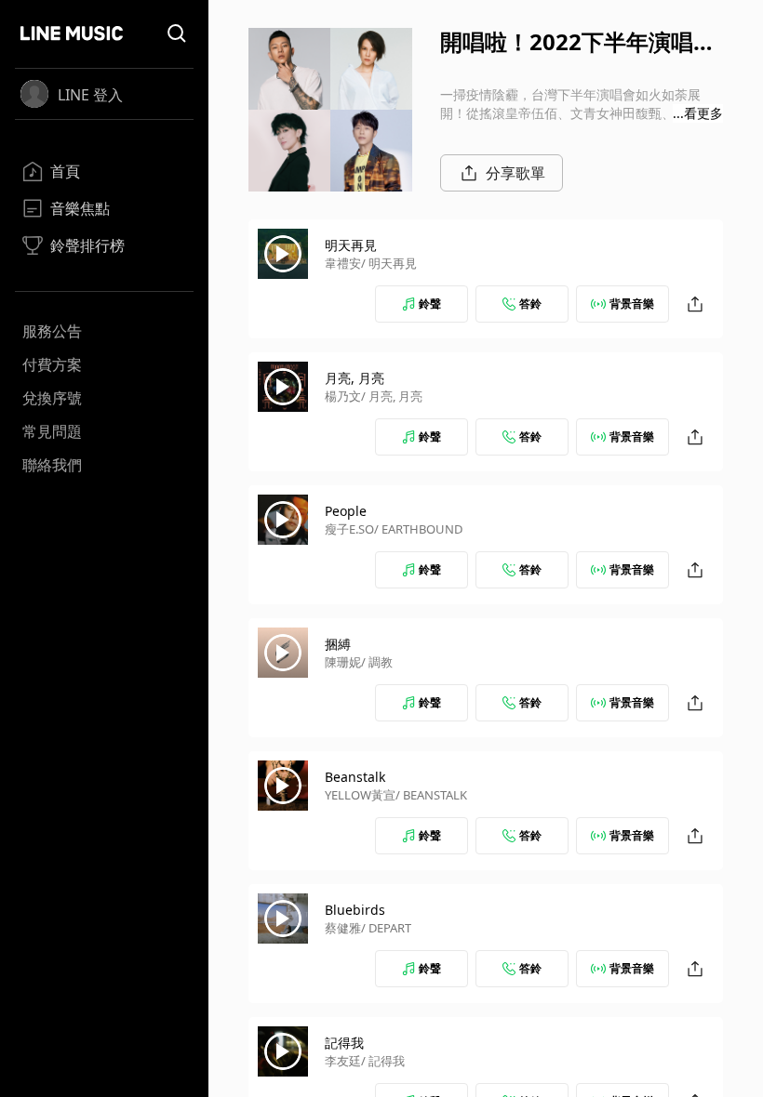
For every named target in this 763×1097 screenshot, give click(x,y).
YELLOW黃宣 (360, 794)
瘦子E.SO (349, 529)
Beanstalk (355, 777)
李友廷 (343, 1060)
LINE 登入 (90, 95)
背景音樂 (631, 303)
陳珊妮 (343, 662)
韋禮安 (343, 263)
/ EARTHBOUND (418, 529)
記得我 (344, 1042)
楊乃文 (343, 396)
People (346, 511)
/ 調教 (377, 662)
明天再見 (351, 245)
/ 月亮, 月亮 (391, 396)
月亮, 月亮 (354, 378)
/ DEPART (386, 927)
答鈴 (530, 303)
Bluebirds (355, 910)
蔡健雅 (343, 927)
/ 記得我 (383, 1060)
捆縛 (338, 644)
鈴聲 (430, 303)
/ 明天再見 (389, 263)
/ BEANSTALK (431, 794)
